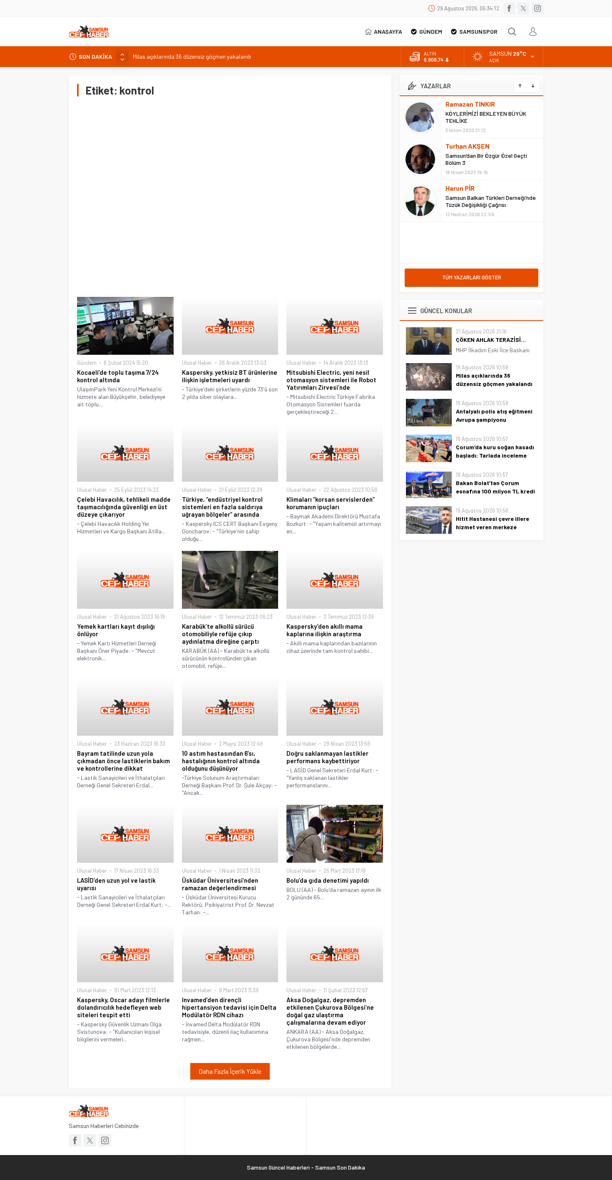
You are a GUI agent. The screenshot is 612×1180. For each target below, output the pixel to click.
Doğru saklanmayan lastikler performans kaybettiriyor (327, 756)
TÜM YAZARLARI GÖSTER (471, 277)
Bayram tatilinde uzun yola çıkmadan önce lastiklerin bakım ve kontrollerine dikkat (123, 760)
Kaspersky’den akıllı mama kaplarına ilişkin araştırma (324, 629)
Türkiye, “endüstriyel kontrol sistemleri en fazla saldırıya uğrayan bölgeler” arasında (222, 506)
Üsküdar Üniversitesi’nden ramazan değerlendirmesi (220, 883)
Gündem (87, 362)
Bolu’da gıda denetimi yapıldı (327, 880)
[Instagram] (537, 8)
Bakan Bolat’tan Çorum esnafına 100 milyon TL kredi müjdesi (495, 491)
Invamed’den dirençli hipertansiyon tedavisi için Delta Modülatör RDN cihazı (229, 1007)
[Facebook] (509, 8)
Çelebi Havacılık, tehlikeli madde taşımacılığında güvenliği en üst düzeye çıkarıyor (124, 506)
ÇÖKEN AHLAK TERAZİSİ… (491, 339)
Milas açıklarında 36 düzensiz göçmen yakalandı (192, 56)
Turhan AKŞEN (467, 146)
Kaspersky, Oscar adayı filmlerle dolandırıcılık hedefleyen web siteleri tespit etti (123, 1007)
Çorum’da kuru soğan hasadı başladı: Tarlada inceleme (495, 451)
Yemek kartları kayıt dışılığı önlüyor (116, 629)
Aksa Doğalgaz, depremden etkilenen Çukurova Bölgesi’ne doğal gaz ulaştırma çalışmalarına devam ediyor (330, 1011)
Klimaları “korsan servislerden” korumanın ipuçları (330, 502)
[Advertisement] (230, 197)
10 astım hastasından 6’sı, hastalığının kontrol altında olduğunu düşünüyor (221, 760)
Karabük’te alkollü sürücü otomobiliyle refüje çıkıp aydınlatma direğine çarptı (220, 633)
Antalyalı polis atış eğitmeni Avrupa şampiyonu (494, 415)
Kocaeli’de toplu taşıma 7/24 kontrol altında (118, 375)
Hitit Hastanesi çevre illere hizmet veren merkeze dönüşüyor (492, 527)
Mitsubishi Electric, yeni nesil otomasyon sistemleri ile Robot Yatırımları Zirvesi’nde (331, 379)
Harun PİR (460, 188)
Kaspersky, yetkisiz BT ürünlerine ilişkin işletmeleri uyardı (229, 375)
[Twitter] (523, 8)
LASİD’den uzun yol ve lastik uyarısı (116, 883)
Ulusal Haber (197, 362)
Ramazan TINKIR (470, 104)
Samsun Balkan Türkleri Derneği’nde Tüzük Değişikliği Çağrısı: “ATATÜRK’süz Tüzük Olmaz (490, 204)
